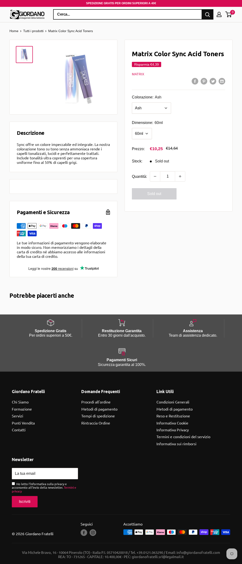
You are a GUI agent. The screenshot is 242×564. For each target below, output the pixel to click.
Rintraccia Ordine (95, 422)
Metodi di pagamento (99, 409)
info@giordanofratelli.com (198, 552)
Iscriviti (24, 502)
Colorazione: (146, 97)
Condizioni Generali (172, 401)
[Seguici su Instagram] (93, 532)
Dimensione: (147, 123)
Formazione (22, 409)
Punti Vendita (23, 422)
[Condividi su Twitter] (213, 81)
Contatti (19, 429)
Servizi (17, 415)
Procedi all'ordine (96, 401)
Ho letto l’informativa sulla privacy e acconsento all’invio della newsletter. (44, 487)
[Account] (219, 14)
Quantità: (139, 176)
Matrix (138, 74)
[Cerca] (207, 14)
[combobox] (128, 14)
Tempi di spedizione (98, 415)
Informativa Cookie (172, 422)
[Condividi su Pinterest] (204, 81)
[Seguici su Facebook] (84, 532)
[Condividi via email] (222, 81)
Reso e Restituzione (173, 415)
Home (13, 31)
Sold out (154, 194)
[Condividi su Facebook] (195, 81)
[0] (229, 14)
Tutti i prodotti (33, 31)
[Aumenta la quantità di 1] (180, 176)
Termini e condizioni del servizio (183, 436)
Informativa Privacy (172, 429)
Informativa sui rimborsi (176, 443)
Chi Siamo (20, 401)
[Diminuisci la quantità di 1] (155, 176)
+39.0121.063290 (150, 552)
